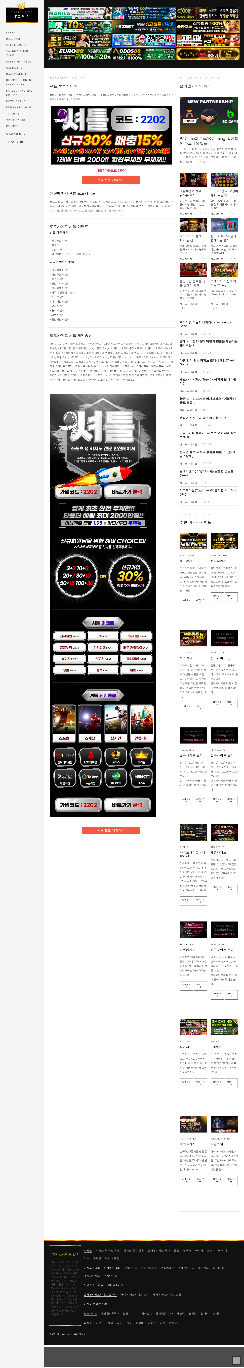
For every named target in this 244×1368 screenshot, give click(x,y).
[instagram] (17, 142)
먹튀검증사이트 (116, 1285)
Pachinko (13, 125)
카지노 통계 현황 (134, 1250)
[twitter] (13, 142)
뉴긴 (162, 1322)
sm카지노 (218, 1047)
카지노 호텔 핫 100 (95, 1304)
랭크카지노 (188, 561)
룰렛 (176, 1250)
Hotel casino (16, 101)
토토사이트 (90, 1313)
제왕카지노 (218, 852)
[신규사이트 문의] (224, 638)
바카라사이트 (112, 1267)
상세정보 (186, 600)
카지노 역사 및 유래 (108, 1250)
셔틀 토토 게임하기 (111, 180)
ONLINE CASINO (16, 44)
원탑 (125, 1313)
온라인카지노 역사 (159, 1250)
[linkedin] (22, 142)
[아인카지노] (193, 929)
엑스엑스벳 (167, 1267)
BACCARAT (13, 38)
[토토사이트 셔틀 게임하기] (111, 135)
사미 (119, 1322)
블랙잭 (187, 1250)
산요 (98, 1322)
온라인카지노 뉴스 (195, 86)
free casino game (19, 107)
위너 (134, 1313)
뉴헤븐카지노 (186, 1267)
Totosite (12, 113)
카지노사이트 (92, 1267)
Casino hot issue (18, 61)
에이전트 (146, 1313)
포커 (209, 1250)
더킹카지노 (218, 1144)
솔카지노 (186, 1047)
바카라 (199, 1250)
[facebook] (8, 142)
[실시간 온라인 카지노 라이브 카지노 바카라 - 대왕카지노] (193, 832)
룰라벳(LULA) (164, 1313)
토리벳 (217, 1313)
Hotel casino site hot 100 (19, 93)
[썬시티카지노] (224, 541)
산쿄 (129, 1322)
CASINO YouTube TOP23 (18, 53)
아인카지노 (188, 950)
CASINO (11, 32)
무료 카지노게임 (93, 1285)
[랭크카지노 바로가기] (193, 541)
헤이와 (140, 1322)
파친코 (88, 1322)
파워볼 (97, 1258)
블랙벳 (193, 1313)
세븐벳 (181, 1313)
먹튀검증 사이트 (16, 119)
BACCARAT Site (16, 73)
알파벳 (205, 1313)
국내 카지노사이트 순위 (135, 1294)
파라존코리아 (149, 1267)
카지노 (88, 1250)
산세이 (109, 1322)
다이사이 (221, 1250)
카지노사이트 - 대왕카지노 (192, 854)
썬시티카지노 (220, 561)
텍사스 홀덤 (112, 1258)
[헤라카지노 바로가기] (193, 638)
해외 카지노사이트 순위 (167, 1294)
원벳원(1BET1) (110, 1313)
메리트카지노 (189, 1144)
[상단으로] (236, 1360)
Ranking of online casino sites (19, 82)
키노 (86, 1258)
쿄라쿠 (152, 1322)
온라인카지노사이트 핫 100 (100, 1294)
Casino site (14, 67)
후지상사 (174, 1322)
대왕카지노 (130, 1267)
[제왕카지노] (224, 832)
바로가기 (200, 600)
